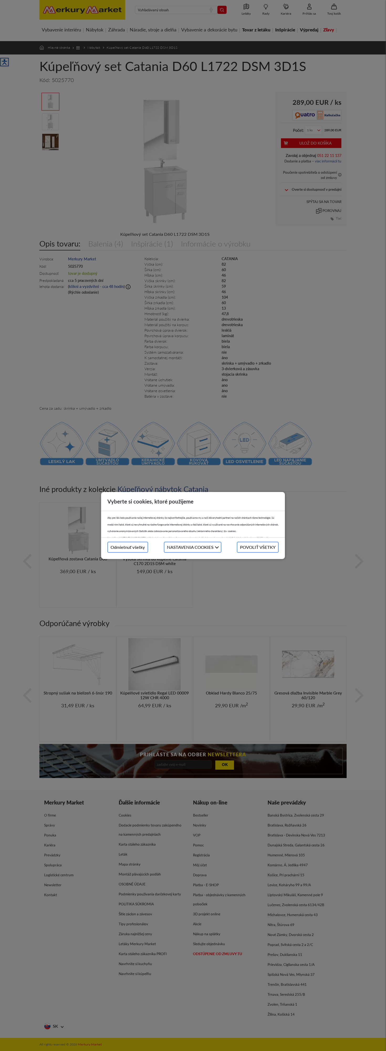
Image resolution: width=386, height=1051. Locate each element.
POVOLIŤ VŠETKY (257, 547)
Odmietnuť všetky (128, 547)
